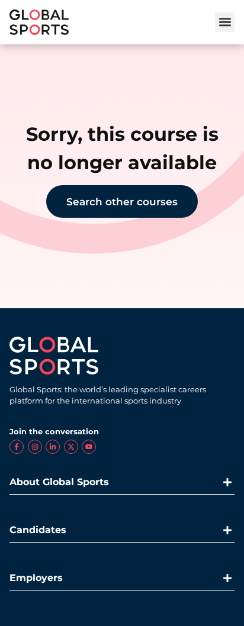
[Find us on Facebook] (16, 447)
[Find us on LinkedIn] (53, 447)
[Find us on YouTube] (89, 447)
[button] (225, 22)
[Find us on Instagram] (35, 447)
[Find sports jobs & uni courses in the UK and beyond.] (39, 22)
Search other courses (122, 201)
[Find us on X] (71, 447)
